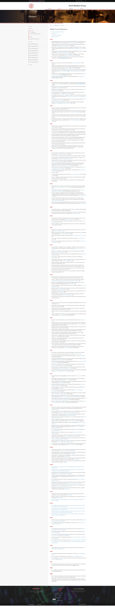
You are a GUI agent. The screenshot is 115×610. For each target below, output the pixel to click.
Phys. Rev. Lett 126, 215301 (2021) (60, 165)
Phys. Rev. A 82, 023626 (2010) (79, 426)
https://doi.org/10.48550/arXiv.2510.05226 (77, 48)
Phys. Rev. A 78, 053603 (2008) (60, 473)
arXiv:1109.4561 (56, 362)
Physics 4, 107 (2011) (78, 375)
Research (30, 28)
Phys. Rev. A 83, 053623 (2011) (78, 389)
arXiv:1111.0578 (65, 371)
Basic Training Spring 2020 (34, 46)
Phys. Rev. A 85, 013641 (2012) (58, 371)
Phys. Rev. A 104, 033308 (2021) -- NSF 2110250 (65, 158)
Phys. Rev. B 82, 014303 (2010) (72, 420)
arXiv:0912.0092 (54, 409)
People (30, 26)
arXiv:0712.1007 (68, 486)
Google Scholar (54, 33)
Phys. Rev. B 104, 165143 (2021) (61, 154)
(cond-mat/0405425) (62, 529)
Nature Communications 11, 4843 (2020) (58, 200)
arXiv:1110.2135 (58, 385)
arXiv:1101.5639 (64, 393)
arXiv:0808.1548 (64, 461)
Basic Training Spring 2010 (34, 59)
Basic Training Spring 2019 (34, 48)
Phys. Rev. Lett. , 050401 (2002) (77, 556)
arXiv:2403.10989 (80, 96)
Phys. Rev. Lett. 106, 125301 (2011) (65, 396)
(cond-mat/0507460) (68, 473)
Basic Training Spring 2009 (34, 61)
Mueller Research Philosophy (34, 38)
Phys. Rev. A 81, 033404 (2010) (56, 439)
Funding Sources (33, 32)
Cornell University (31, 604)
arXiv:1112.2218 (68, 379)
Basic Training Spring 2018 (34, 50)
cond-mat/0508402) (61, 521)
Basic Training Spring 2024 (34, 43)
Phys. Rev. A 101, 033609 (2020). (59, 187)
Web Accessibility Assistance (82, 604)
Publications (32, 30)
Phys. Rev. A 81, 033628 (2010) (68, 436)
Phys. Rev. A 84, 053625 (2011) (56, 393)
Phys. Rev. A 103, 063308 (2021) (57, 161)
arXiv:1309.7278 (79, 323)
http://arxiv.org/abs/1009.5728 (75, 396)
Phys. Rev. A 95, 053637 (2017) (64, 233)
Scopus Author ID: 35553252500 (57, 35)
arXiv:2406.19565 (59, 87)
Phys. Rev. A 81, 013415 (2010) (71, 444)
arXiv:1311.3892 (62, 315)
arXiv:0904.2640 (72, 450)
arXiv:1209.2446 (82, 355)
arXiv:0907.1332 (64, 439)
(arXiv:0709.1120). (69, 494)
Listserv (57, 600)
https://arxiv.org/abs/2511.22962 (70, 68)
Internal (30, 64)
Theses (31, 36)
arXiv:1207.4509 (66, 347)
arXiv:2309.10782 (67, 103)
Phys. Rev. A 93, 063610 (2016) (67, 260)
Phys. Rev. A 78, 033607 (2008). (71, 483)
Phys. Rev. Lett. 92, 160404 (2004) (57, 535)
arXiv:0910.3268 (54, 433)
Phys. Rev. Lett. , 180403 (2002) (57, 559)
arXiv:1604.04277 (54, 257)
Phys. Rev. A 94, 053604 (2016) (59, 252)
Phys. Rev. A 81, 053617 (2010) (77, 432)
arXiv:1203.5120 (63, 365)
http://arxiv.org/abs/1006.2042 (73, 412)
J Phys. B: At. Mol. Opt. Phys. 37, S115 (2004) (78, 537)
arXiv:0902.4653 (75, 436)
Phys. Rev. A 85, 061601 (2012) (63, 368)
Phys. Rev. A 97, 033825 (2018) (69, 219)
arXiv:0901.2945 (75, 459)
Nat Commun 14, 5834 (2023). (75, 119)
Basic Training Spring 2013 (34, 55)
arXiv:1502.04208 (60, 292)
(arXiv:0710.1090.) (67, 488)
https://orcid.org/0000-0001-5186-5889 (58, 31)
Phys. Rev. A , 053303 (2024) (60, 103)
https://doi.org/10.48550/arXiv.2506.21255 (62, 52)
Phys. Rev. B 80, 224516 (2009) (64, 450)
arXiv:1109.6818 (61, 382)
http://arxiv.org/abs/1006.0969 (63, 402)
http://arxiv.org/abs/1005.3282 (69, 415)
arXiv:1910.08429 (59, 191)
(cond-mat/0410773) (57, 523)
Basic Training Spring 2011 (34, 57)
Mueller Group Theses (55, 36)
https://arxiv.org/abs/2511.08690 (70, 55)
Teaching (30, 41)
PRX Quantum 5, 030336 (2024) (72, 96)
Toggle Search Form (85, 1)
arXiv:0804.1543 (54, 477)
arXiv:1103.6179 (60, 388)
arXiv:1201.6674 (56, 336)
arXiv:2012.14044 (69, 165)
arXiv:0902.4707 (68, 441)
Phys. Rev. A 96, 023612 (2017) (57, 230)
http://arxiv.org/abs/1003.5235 (56, 427)
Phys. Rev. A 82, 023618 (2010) (63, 412)
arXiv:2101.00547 (61, 168)
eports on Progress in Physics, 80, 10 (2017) (79, 235)
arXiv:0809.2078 (72, 453)
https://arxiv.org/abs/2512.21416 (77, 62)
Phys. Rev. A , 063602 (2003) (59, 548)
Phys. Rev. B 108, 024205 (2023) (73, 111)
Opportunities (60, 600)
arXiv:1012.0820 (54, 391)
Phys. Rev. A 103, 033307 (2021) (75, 174)
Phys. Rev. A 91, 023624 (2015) (66, 294)
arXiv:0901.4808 (66, 456)
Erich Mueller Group (77, 5)
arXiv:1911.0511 (66, 187)
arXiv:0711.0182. (56, 480)
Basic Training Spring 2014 (34, 52)
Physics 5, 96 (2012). (78, 354)
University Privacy (39, 604)
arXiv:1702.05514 (75, 213)
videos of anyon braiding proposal (36, 33)
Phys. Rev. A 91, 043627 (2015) (61, 289)
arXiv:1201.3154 (70, 368)
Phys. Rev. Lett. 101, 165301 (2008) (78, 476)
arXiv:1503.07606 (70, 283)
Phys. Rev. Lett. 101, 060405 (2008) (60, 486)
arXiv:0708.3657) (59, 497)
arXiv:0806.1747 (78, 483)
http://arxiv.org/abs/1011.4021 (64, 399)
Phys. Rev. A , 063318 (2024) (64, 93)
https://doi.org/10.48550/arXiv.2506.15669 (76, 70)
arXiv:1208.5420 (60, 359)
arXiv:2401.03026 (61, 100)
